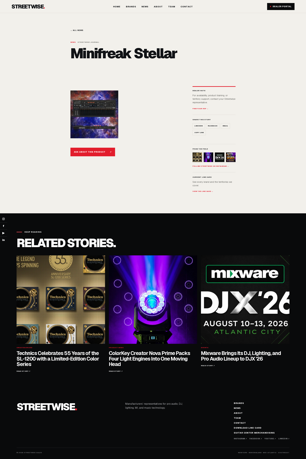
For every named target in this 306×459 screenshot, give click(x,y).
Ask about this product (93, 152)
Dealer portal (282, 6)
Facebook (213, 126)
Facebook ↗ (255, 439)
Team (171, 6)
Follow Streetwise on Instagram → (211, 166)
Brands (131, 6)
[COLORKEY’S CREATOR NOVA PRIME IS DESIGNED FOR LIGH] (208, 157)
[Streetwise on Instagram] (3, 219)
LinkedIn (198, 126)
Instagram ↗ (240, 439)
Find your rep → (200, 109)
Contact (187, 6)
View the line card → (203, 191)
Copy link (199, 133)
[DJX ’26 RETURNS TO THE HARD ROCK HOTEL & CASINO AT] (219, 157)
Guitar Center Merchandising (254, 432)
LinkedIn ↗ (283, 439)
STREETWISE (28, 6)
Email (225, 126)
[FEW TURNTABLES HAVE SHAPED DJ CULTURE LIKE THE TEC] (197, 157)
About (158, 6)
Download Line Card (248, 427)
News (145, 6)
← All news (76, 30)
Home (116, 6)
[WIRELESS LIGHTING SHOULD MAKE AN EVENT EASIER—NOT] (231, 157)
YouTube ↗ (270, 439)
